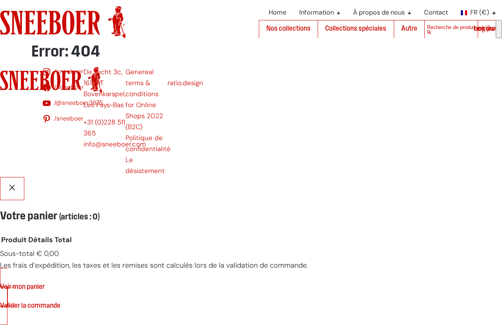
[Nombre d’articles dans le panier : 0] (499, 29)
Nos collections (288, 29)
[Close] (12, 188)
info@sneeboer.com (115, 144)
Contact (436, 13)
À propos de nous (379, 13)
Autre (409, 29)
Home (277, 13)
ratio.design (185, 83)
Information (316, 13)
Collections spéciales (355, 29)
